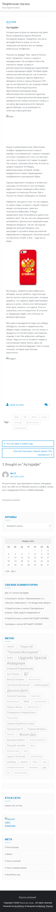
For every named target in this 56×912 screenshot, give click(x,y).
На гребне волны (40, 701)
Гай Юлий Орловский (18, 684)
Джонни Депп (17, 690)
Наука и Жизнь (15, 706)
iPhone (34, 417)
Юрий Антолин (16, 405)
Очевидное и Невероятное (21, 712)
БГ (26, 674)
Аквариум (16, 663)
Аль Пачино (13, 674)
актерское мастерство (37, 740)
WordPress (19, 906)
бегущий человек (16, 745)
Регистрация (12, 847)
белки (32, 745)
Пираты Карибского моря (20, 723)
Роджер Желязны (37, 728)
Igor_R (13, 473)
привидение (33, 767)
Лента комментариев (17, 867)
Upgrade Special (32, 657)
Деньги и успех (32, 422)
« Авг (7, 571)
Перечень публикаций (27, 897)
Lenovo (44, 417)
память (35, 762)
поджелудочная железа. (15, 767)
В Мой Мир (10, 825)
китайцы (11, 761)
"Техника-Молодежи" (23, 652)
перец (45, 762)
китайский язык (36, 756)
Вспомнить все (34, 679)
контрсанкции (20, 428)
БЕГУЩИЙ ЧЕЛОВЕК (39, 618)
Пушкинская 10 (15, 728)
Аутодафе (24, 592)
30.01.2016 (11, 22)
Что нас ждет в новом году (19, 443)
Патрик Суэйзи (12, 718)
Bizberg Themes (45, 906)
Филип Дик (27, 734)
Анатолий (11, 598)
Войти (9, 854)
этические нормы (20, 773)
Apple (16, 417)
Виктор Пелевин (15, 679)
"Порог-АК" (26, 646)
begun (10, 657)
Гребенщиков (41, 684)
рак (44, 767)
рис (8, 773)
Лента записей (14, 861)
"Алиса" (11, 646)
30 (42, 564)
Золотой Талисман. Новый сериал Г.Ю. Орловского (32, 453)
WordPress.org (13, 874)
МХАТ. (27, 701)
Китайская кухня (13, 701)
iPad (25, 417)
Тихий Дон (11, 734)
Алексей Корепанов (20, 668)
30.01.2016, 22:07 (17, 476)
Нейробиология (33, 707)
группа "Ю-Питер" (16, 756)
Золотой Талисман (17, 696)
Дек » (13, 571)
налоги (24, 761)
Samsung (17, 422)
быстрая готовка (13, 751)
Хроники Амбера (16, 739)
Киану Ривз (35, 696)
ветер (26, 751)
